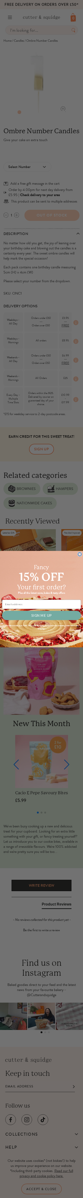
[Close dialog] (80, 554)
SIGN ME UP (41, 615)
